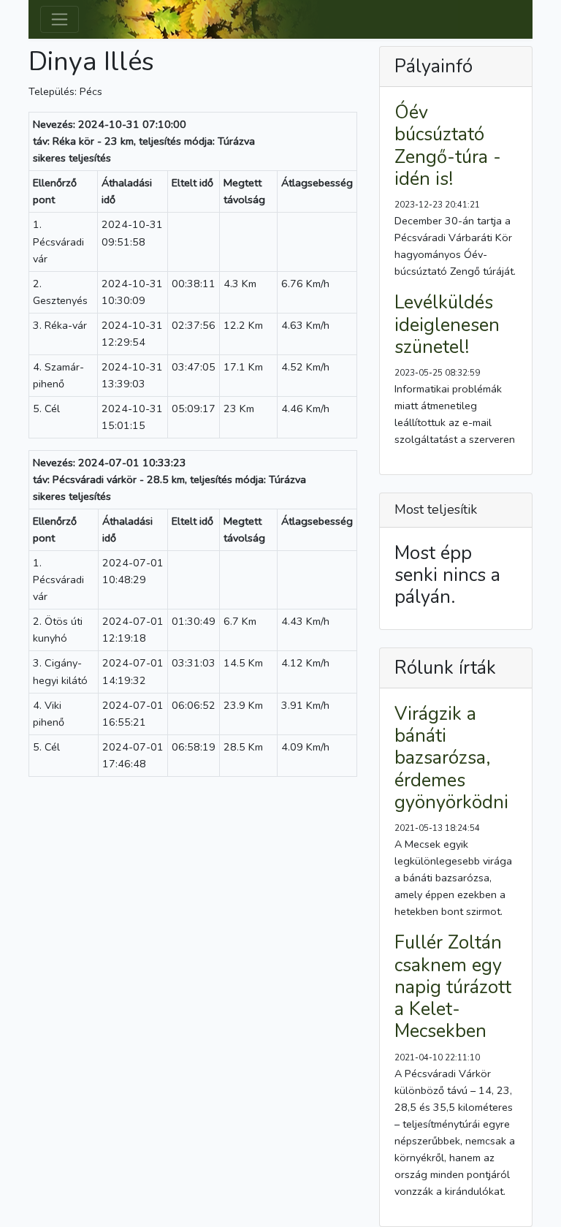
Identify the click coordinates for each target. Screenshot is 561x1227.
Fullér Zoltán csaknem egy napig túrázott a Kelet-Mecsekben (452, 987)
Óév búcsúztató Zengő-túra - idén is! (447, 145)
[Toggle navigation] (59, 19)
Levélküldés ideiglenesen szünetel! (447, 324)
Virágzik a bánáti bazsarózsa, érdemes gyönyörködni (451, 758)
